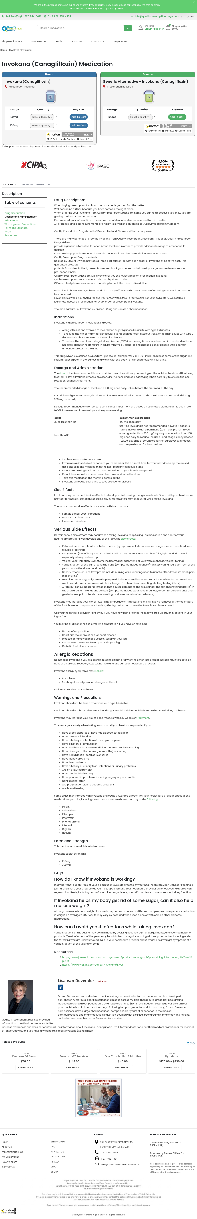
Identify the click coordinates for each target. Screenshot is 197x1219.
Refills (59, 41)
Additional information (36, 184)
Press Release (58, 1156)
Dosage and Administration (20, 217)
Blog (53, 1166)
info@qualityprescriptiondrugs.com (157, 16)
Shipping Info (58, 1141)
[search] (128, 28)
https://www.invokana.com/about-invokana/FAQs (92, 964)
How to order (39, 41)
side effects (128, 539)
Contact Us (97, 41)
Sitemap (55, 1171)
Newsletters (57, 1151)
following (152, 799)
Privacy (55, 1161)
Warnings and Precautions (20, 224)
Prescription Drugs (12, 1152)
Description (9, 184)
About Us (76, 41)
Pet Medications (10, 1157)
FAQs (7, 231)
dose (62, 373)
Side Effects (11, 220)
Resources (10, 235)
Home (3, 50)
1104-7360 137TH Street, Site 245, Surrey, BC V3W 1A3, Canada (116, 1145)
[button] (8, 1211)
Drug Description (14, 213)
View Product (25, 1067)
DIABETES (14, 50)
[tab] (9, 184)
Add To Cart (78, 117)
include (98, 671)
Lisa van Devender (76, 980)
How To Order (9, 1162)
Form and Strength (16, 228)
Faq (53, 1146)
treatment (142, 718)
